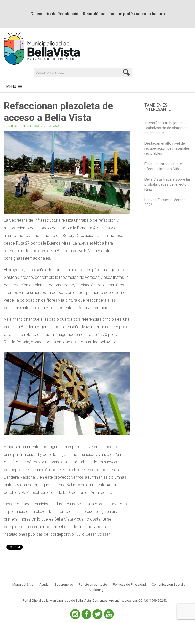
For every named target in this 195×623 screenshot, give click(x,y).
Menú (11, 86)
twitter (97, 614)
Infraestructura (17, 126)
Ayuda (44, 584)
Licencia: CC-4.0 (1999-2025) (145, 600)
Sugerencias (64, 584)
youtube (109, 614)
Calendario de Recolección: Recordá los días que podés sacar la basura (97, 13)
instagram (75, 614)
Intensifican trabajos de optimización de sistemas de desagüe (166, 127)
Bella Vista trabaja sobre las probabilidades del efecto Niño (167, 184)
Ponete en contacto (93, 584)
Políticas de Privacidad (129, 584)
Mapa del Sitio (23, 584)
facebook (86, 614)
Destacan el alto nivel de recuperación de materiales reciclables (167, 148)
